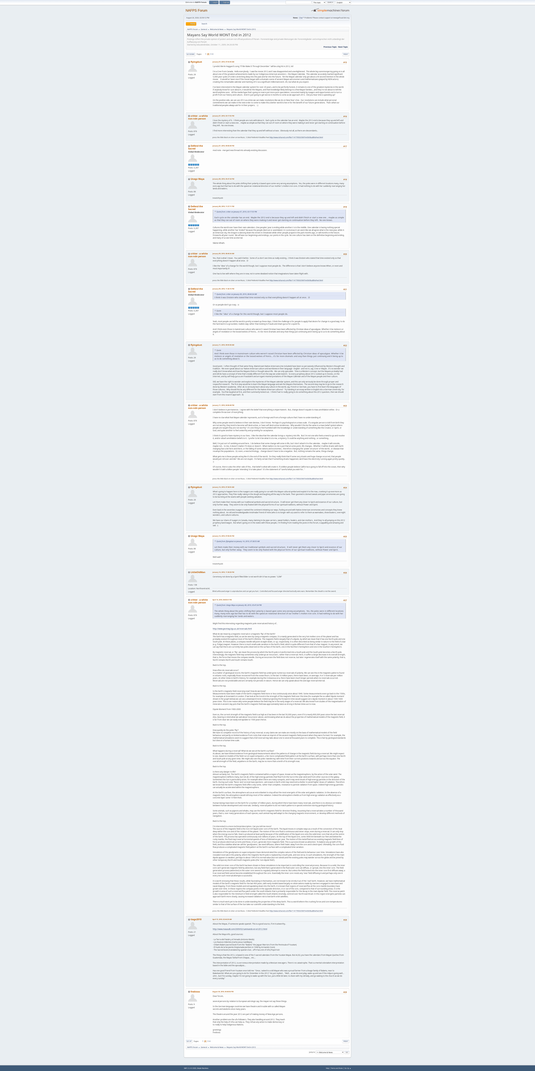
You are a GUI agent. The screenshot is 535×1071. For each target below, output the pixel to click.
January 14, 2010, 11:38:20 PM (223, 572)
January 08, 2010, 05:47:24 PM (223, 179)
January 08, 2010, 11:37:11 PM (223, 206)
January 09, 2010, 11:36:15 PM (223, 289)
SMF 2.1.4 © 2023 (190, 1068)
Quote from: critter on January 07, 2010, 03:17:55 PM (237, 212)
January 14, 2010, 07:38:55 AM (223, 487)
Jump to (312, 1052)
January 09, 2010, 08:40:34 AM (223, 253)
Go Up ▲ (348, 1068)
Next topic (343, 47)
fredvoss (195, 991)
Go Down (190, 54)
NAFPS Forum (196, 10)
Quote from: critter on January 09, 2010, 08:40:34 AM (237, 294)
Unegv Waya (197, 178)
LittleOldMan (198, 572)
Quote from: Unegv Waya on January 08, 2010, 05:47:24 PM (239, 605)
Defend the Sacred (195, 147)
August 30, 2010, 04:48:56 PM (223, 992)
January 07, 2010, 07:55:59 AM (223, 62)
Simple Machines (202, 1068)
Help (327, 1068)
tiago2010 (196, 919)
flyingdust (196, 61)
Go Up (189, 1041)
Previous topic (330, 47)
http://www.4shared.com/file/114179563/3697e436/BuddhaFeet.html (296, 137)
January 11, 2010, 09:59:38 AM (223, 345)
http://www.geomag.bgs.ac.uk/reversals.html (232, 628)
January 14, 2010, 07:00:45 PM (223, 536)
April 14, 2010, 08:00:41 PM (222, 600)
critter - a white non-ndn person (198, 117)
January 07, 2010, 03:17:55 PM (223, 116)
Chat (301, 18)
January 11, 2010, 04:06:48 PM (223, 405)
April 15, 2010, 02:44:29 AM (222, 919)
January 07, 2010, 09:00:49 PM (223, 146)
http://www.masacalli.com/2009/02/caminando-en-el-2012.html (240, 929)
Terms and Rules (337, 1068)
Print (345, 54)
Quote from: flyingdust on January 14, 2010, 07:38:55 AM (238, 541)
